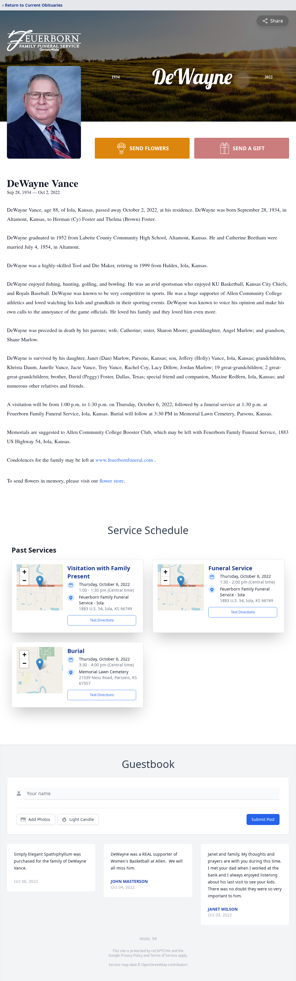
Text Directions (102, 620)
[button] (39, 581)
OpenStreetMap (154, 964)
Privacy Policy (132, 955)
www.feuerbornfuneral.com (124, 459)
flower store (111, 480)
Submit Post (263, 819)
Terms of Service (163, 955)
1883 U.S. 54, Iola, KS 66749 (105, 608)
